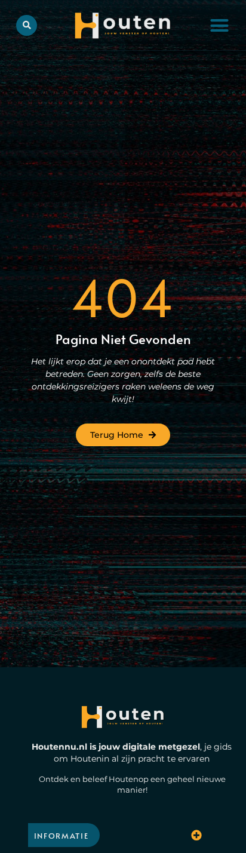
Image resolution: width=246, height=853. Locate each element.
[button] (219, 25)
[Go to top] (216, 782)
